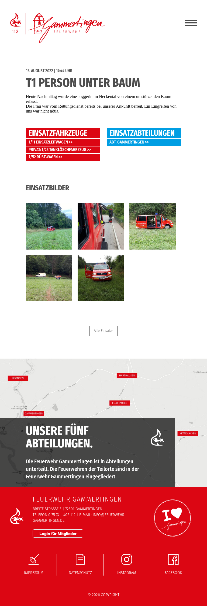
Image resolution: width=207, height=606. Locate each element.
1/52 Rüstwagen (43, 157)
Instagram (126, 572)
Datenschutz (80, 572)
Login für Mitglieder (58, 533)
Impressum (33, 572)
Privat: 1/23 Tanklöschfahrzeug (57, 149)
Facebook (173, 572)
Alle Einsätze (103, 330)
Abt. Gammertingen (126, 142)
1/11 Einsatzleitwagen (48, 142)
